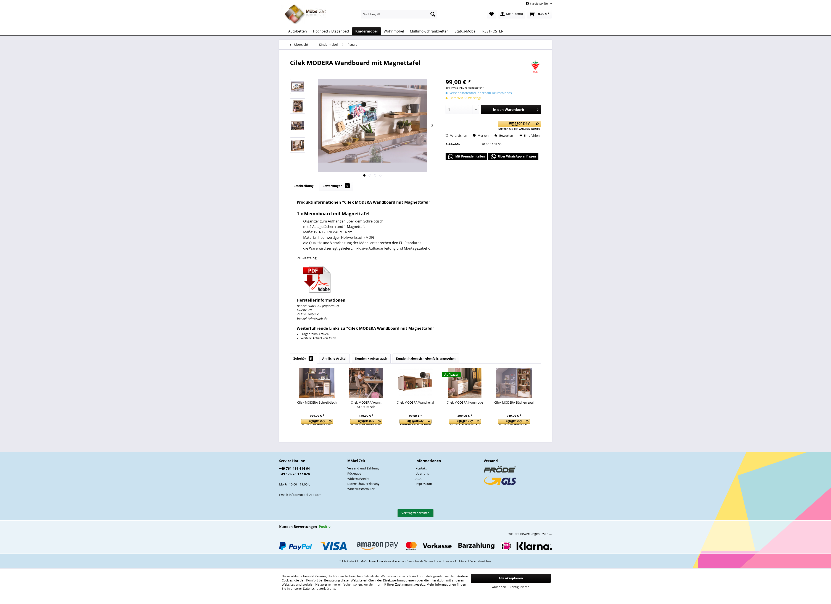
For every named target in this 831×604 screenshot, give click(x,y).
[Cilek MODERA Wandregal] (415, 383)
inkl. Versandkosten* (471, 87)
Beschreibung (303, 186)
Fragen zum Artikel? (314, 334)
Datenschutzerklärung (363, 484)
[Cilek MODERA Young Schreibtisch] (366, 383)
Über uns (422, 473)
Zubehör (302, 358)
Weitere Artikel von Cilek (318, 338)
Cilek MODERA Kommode (465, 402)
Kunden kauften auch (371, 358)
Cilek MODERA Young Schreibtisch (366, 404)
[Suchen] (432, 14)
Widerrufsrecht (358, 479)
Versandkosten (433, 561)
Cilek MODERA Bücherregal (514, 402)
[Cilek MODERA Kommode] (464, 383)
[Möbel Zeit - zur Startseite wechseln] (305, 14)
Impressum (424, 484)
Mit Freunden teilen (469, 156)
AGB (419, 479)
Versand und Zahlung (363, 468)
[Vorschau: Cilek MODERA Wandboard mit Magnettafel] (297, 86)
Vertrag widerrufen (415, 513)
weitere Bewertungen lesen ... (530, 534)
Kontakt (421, 468)
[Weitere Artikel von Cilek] (535, 67)
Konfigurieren (520, 587)
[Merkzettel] (491, 14)
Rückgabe (354, 473)
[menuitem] (399, 14)
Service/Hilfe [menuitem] (539, 4)
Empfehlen (531, 135)
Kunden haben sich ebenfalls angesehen (426, 358)
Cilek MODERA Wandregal (415, 402)
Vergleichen (458, 135)
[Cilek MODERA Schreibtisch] (317, 383)
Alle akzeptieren (511, 578)
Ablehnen (499, 587)
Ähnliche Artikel (334, 358)
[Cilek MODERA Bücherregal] (513, 383)
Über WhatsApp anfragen (516, 156)
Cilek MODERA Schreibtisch (317, 402)
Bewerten (506, 135)
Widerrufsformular (361, 489)
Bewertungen (335, 186)
